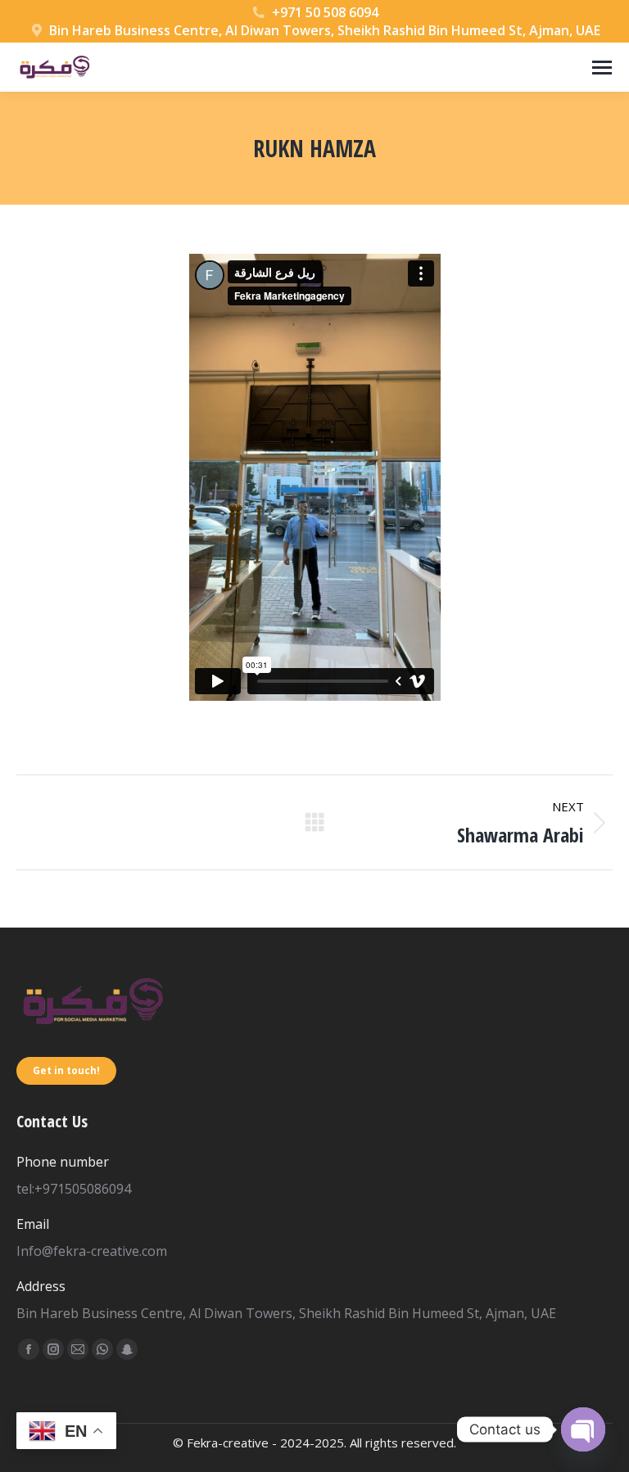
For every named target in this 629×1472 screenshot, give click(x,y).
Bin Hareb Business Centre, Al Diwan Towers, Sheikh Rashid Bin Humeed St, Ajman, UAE (324, 30)
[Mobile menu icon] (602, 67)
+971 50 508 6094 (325, 12)
